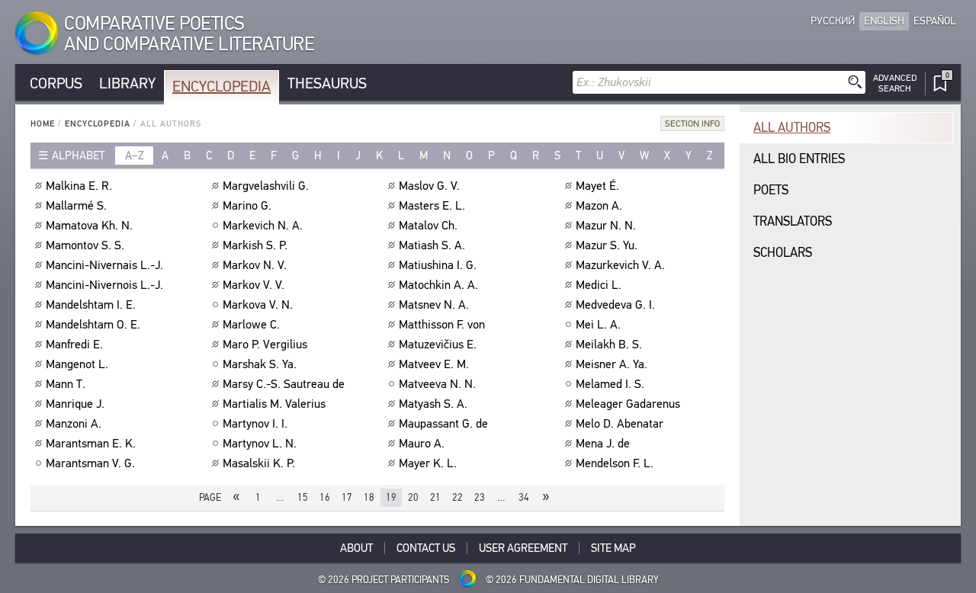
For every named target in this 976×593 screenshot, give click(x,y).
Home (42, 124)
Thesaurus (327, 83)
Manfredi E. (74, 344)
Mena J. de (603, 443)
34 (523, 497)
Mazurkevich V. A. (620, 265)
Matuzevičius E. (438, 344)
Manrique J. (75, 404)
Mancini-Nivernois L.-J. (104, 285)
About (356, 548)
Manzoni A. (73, 424)
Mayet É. (597, 186)
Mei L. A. (598, 325)
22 (457, 497)
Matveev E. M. (434, 364)
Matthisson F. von (442, 325)
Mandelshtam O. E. (93, 325)
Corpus (56, 83)
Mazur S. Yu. (606, 245)
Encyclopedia (221, 86)
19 (391, 497)
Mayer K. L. (428, 463)
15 (302, 497)
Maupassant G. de (443, 424)
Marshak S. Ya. (260, 364)
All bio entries (799, 159)
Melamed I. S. (610, 384)
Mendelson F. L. (614, 463)
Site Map (613, 548)
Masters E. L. (432, 206)
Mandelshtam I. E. (91, 305)
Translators (792, 221)
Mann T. (65, 384)
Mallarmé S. (76, 206)
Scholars (782, 253)
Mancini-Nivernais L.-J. (104, 265)
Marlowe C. (251, 325)
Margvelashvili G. (266, 186)
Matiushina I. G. (438, 265)
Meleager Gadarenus (628, 404)
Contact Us (425, 548)
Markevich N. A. (263, 225)
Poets (770, 190)
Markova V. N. (258, 305)
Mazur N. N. (606, 225)
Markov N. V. (255, 265)
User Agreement (523, 548)
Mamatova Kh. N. (89, 225)
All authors (791, 128)
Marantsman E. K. (91, 443)
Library (127, 83)
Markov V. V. (253, 285)
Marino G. (247, 206)
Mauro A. (422, 443)
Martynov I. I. (255, 424)
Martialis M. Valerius (274, 404)
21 (435, 497)
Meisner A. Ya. (611, 364)
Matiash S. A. (432, 245)
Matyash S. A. (433, 404)
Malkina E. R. (79, 186)
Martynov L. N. (260, 443)
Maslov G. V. (429, 186)
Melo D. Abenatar (619, 424)
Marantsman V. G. (90, 463)
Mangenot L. (77, 364)
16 (324, 497)
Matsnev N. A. (434, 305)
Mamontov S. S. (85, 245)
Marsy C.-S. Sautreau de (284, 384)
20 (413, 497)
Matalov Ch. (428, 225)
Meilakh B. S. (609, 344)
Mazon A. (599, 206)
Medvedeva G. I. (615, 305)
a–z (134, 155)
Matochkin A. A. (438, 285)
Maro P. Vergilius (265, 344)
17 (347, 497)
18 (369, 497)
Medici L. (598, 285)
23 (479, 497)
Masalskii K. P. (259, 463)
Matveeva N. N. (437, 384)
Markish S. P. (255, 245)
